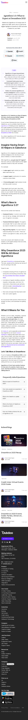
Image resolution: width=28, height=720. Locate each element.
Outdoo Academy (6, 653)
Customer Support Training (8, 599)
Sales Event (4, 478)
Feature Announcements (8, 584)
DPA (23, 707)
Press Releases (5, 668)
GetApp (3, 684)
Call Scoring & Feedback (7, 576)
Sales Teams (4, 639)
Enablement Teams (6, 641)
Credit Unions (5, 615)
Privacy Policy (4, 707)
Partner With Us (5, 670)
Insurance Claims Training (8, 597)
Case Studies (4, 655)
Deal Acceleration (6, 603)
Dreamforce (15, 12)
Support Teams (5, 645)
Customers (4, 666)
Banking (3, 611)
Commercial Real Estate (7, 617)
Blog (10, 12)
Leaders (3, 637)
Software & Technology (7, 619)
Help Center (4, 657)
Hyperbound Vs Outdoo (7, 625)
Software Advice (5, 686)
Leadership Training (6, 595)
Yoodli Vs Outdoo (6, 629)
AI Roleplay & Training (7, 568)
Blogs (2, 651)
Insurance (4, 609)
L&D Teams (4, 643)
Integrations (4, 582)
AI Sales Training (5, 591)
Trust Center (4, 672)
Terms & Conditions (15, 707)
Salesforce (4, 449)
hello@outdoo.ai (7, 563)
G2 (2, 680)
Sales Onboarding (6, 601)
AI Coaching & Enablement (8, 593)
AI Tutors (3, 572)
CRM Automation (6, 580)
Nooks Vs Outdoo (6, 631)
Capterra (3, 682)
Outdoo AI (5, 331)
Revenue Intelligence (6, 578)
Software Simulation (6, 574)
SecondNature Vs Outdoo (8, 627)
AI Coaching (4, 570)
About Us (4, 674)
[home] (5, 2)
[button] (26, 2)
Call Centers (4, 613)
